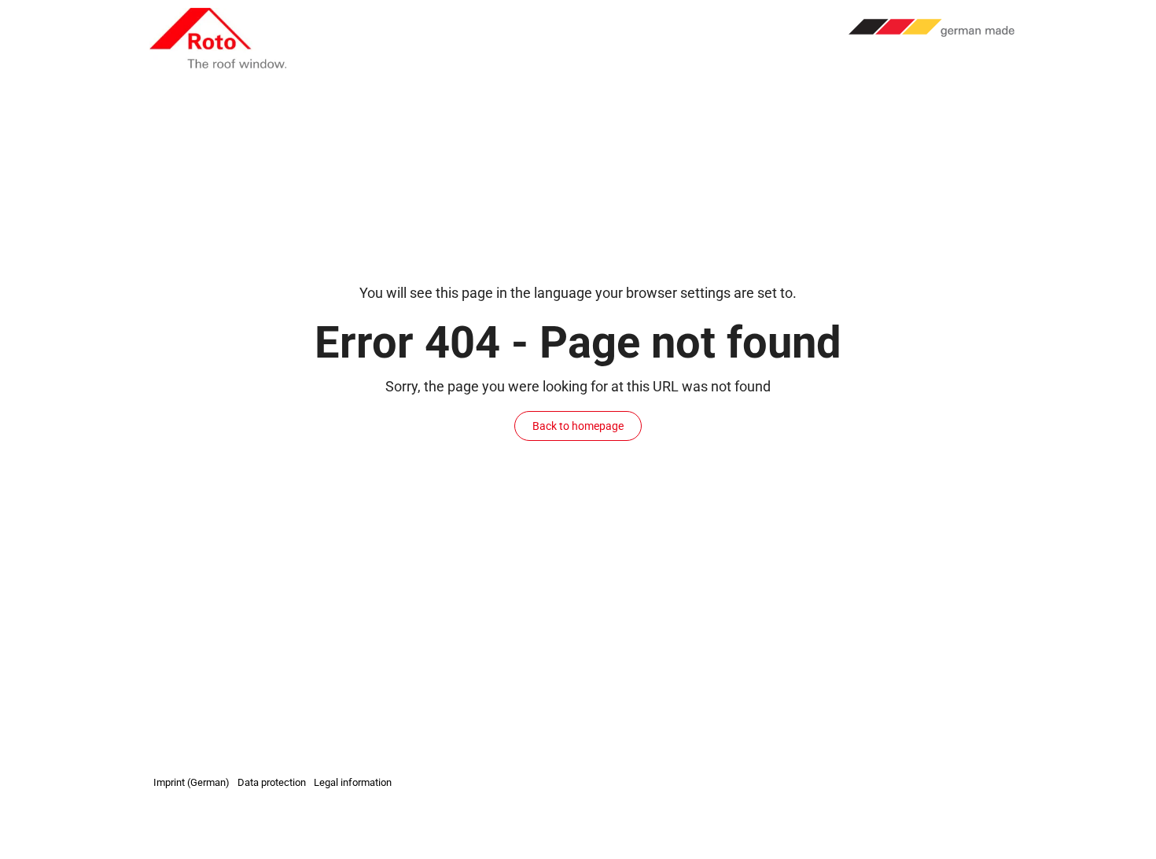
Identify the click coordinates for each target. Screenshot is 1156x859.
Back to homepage (578, 426)
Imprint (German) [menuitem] (191, 782)
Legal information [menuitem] (353, 782)
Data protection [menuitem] (271, 782)
